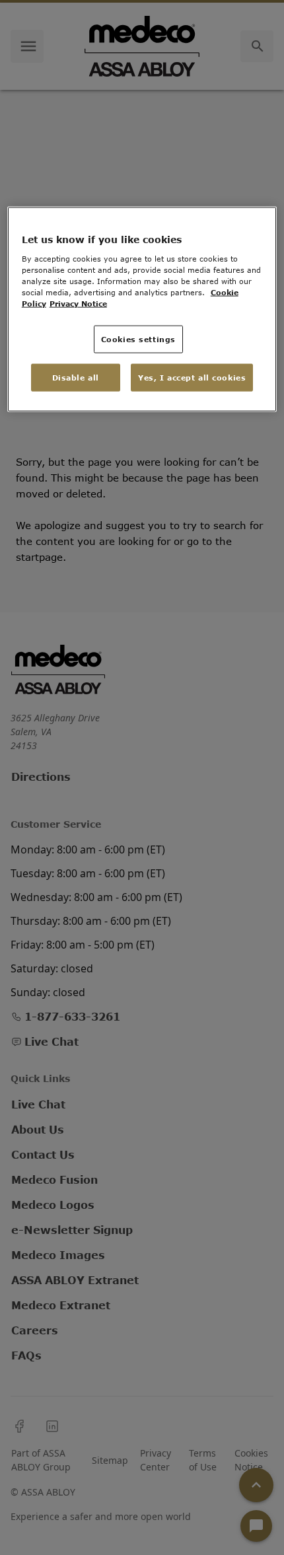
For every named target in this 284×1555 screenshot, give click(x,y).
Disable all (75, 377)
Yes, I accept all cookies (192, 377)
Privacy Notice (78, 303)
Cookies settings (138, 339)
